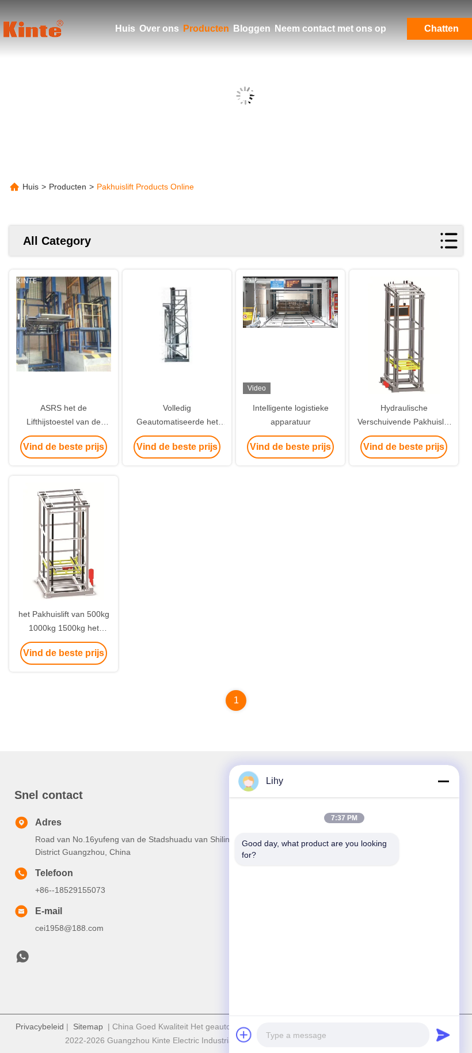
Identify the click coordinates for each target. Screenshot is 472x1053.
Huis (125, 28)
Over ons (159, 28)
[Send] (443, 1034)
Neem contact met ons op (330, 28)
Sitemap (88, 1026)
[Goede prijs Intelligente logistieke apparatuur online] (290, 336)
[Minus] (443, 781)
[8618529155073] (22, 959)
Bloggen (252, 28)
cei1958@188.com (69, 928)
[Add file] (244, 1034)
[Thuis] (34, 29)
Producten (206, 28)
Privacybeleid (40, 1026)
